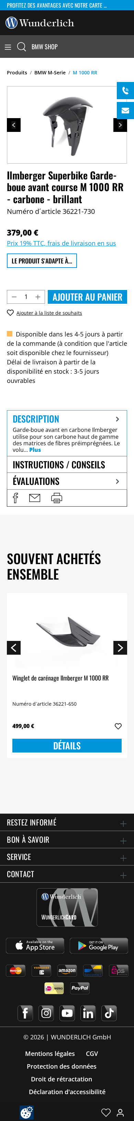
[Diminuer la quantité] (14, 297)
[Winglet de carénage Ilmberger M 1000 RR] (67, 633)
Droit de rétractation (61, 1079)
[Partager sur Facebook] (15, 498)
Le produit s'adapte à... (42, 260)
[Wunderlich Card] (67, 907)
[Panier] (130, 46)
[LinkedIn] (88, 1013)
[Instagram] (46, 1013)
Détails (67, 745)
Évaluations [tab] (36, 481)
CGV (92, 1053)
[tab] (67, 433)
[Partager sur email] (34, 498)
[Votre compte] (120, 1112)
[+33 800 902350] (125, 90)
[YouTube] (67, 1013)
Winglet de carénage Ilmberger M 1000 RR (60, 678)
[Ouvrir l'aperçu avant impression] (56, 498)
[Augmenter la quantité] (38, 297)
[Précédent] (14, 125)
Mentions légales (50, 1053)
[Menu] (7, 46)
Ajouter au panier (88, 296)
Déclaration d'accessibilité (67, 1092)
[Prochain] (120, 125)
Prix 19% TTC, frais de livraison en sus (61, 243)
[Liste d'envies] (106, 1112)
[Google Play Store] (99, 946)
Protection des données (62, 1066)
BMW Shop (45, 46)
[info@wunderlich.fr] (125, 110)
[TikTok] (109, 1013)
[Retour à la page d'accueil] (39, 22)
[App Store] (35, 946)
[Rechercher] (21, 46)
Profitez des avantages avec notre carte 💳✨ (62, 5)
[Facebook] (25, 1013)
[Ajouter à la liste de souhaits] (118, 726)
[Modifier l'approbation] (26, 1113)
